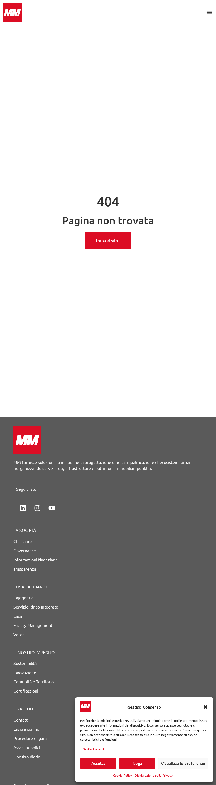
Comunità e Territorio (33, 681)
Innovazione (24, 672)
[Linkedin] (22, 507)
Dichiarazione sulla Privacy (154, 775)
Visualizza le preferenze (183, 763)
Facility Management (32, 625)
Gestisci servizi (93, 749)
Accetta (98, 763)
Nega (137, 763)
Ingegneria (23, 597)
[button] (205, 707)
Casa (17, 616)
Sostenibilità (25, 663)
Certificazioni (25, 691)
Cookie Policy (122, 775)
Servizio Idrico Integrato (35, 607)
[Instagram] (37, 507)
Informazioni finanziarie (35, 559)
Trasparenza (24, 569)
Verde (19, 634)
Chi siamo (22, 541)
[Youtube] (51, 507)
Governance (24, 550)
